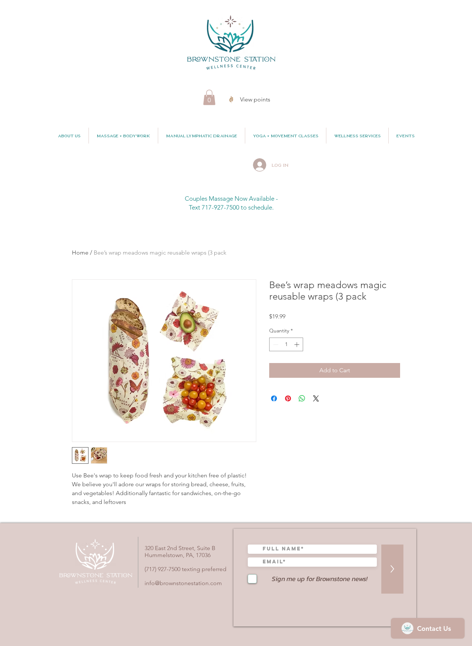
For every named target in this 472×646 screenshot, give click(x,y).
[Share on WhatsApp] (302, 398)
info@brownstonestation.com (183, 583)
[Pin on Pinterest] (288, 398)
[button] (209, 97)
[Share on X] (316, 398)
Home (80, 252)
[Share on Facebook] (274, 398)
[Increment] (297, 344)
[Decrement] (275, 344)
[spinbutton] (286, 344)
